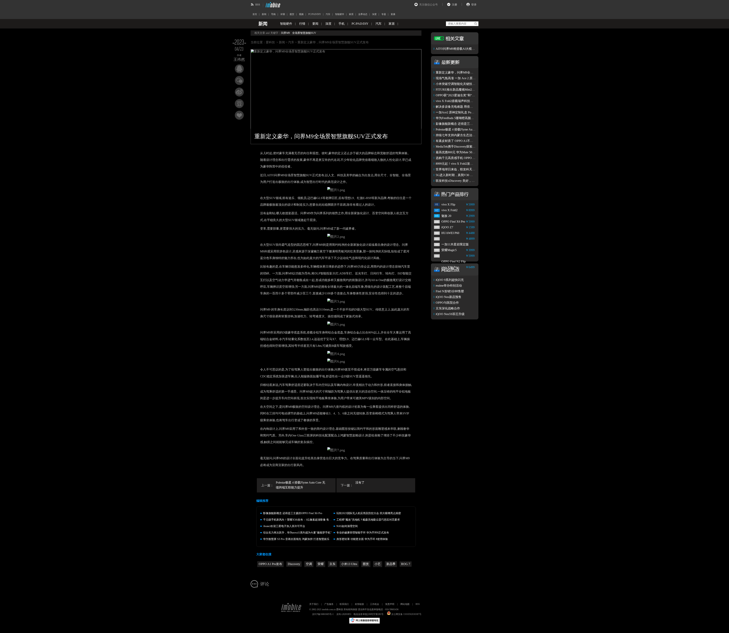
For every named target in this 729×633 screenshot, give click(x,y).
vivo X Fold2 (449, 210)
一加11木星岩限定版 (455, 244)
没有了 (359, 482)
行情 (302, 23)
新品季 (390, 564)
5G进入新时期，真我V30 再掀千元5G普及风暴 (467, 175)
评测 (282, 14)
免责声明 (389, 604)
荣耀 (321, 564)
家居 (351, 14)
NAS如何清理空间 (347, 526)
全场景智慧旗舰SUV (304, 33)
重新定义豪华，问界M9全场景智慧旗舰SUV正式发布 (471, 72)
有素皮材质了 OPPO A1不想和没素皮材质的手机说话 (471, 140)
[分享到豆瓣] (239, 103)
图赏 (292, 14)
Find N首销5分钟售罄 (450, 291)
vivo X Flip (448, 204)
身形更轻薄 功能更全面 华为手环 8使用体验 (362, 539)
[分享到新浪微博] (239, 92)
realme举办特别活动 (449, 285)
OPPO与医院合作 (447, 302)
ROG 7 (405, 564)
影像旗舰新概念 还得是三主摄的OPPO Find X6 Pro (292, 513)
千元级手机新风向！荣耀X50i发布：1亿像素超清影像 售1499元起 (301, 519)
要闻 (315, 23)
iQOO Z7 (447, 227)
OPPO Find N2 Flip (453, 261)
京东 (332, 564)
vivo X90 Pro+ (450, 267)
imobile (272, 4)
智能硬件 (339, 14)
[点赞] (239, 115)
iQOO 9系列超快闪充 (450, 279)
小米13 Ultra (349, 564)
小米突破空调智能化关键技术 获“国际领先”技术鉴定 (471, 83)
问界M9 (285, 33)
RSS (257, 4)
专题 (383, 14)
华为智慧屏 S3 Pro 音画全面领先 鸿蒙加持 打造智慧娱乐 (296, 539)
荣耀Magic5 (449, 250)
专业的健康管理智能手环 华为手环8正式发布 (362, 532)
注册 (454, 4)
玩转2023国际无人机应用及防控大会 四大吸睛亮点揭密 (368, 513)
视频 (301, 14)
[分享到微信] (239, 80)
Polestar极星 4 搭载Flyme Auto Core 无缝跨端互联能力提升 (300, 485)
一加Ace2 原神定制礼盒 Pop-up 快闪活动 (463, 112)
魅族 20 (446, 215)
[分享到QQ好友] (239, 69)
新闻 (264, 14)
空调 (309, 564)
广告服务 (329, 604)
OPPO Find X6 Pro (453, 221)
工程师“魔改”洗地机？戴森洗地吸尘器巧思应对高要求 (368, 519)
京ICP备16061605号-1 (323, 614)
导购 (273, 14)
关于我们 (313, 604)
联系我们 (344, 604)
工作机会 (374, 604)
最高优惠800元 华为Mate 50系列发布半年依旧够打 (469, 152)
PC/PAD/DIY (314, 14)
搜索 (475, 23)
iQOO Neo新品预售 (448, 297)
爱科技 (270, 42)
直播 (393, 14)
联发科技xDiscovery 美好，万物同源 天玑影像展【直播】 (474, 180)
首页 (254, 14)
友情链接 (359, 604)
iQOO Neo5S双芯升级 (450, 314)
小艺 (378, 564)
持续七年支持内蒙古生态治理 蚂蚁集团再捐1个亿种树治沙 (475, 135)
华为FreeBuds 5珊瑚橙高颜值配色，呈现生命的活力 (470, 118)
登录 (474, 4)
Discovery (294, 564)
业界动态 (362, 14)
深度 (374, 14)
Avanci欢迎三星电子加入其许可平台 (284, 526)
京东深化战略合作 (448, 308)
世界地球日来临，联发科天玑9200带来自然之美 (467, 169)
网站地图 (404, 604)
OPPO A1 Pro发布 (270, 564)
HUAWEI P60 (450, 233)
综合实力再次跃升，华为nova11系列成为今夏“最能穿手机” (297, 532)
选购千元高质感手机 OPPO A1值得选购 (462, 158)
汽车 (328, 14)
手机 (341, 23)
